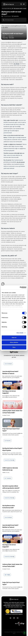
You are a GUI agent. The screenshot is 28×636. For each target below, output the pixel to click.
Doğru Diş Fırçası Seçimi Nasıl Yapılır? (10, 430)
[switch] (24, 317)
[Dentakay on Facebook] (10, 618)
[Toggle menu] (24, 4)
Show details (20, 332)
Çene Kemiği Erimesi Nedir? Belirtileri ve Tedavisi (10, 372)
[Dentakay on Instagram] (14, 618)
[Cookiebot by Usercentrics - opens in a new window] (20, 287)
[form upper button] (14, 284)
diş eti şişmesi (21, 162)
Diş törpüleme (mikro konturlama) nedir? (8, 506)
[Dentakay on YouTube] (18, 618)
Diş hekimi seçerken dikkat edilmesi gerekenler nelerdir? (10, 487)
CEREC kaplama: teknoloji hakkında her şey (10, 469)
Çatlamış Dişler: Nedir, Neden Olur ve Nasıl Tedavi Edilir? (12, 411)
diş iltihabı (16, 64)
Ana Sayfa (4, 8)
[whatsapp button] (25, 633)
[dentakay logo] (8, 4)
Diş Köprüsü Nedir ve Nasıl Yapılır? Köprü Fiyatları (12, 449)
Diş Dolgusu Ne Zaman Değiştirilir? (9, 392)
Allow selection (14, 342)
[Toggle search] (21, 4)
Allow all (14, 337)
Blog (10, 8)
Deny (14, 347)
